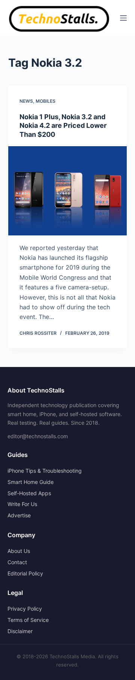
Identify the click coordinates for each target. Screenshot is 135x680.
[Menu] (123, 18)
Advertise (19, 515)
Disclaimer (20, 631)
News (26, 101)
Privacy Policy (25, 608)
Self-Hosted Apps (29, 493)
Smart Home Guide (31, 482)
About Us (19, 551)
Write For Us (22, 504)
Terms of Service (28, 620)
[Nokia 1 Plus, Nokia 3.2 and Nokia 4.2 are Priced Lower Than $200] (67, 190)
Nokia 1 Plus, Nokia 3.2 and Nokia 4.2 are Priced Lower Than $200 (63, 125)
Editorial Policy (25, 573)
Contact (17, 562)
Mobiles (46, 101)
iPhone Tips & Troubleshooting (45, 470)
